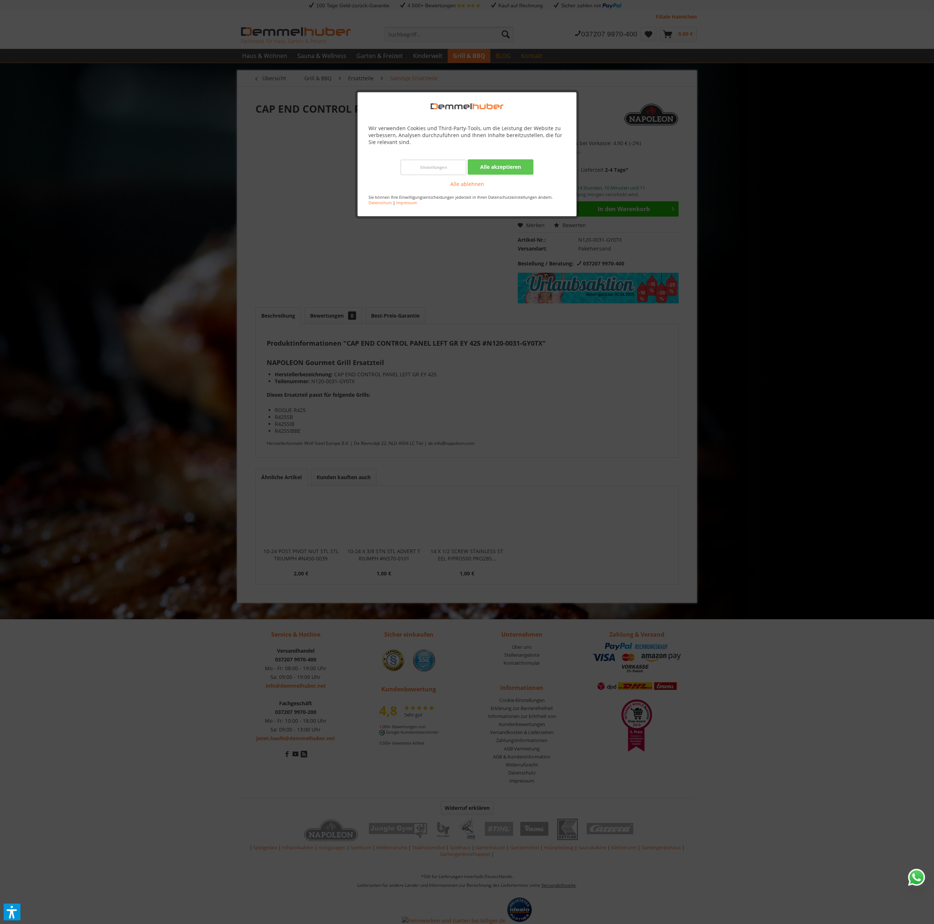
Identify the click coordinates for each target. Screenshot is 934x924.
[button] (12, 912)
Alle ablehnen (467, 183)
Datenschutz (380, 202)
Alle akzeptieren (500, 166)
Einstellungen (433, 167)
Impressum (406, 202)
